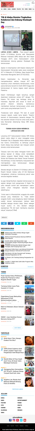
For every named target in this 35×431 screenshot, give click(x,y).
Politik (16, 425)
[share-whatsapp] (24, 223)
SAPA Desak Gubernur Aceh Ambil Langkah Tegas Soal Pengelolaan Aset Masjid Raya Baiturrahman (14, 351)
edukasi (20, 398)
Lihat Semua (17, 327)
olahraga (4, 410)
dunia (2, 398)
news (5, 9)
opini (26, 9)
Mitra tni (5, 14)
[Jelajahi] (33, 2)
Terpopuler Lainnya (17, 389)
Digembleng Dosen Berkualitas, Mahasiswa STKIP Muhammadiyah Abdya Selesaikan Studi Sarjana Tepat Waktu (11, 300)
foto (2, 405)
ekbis (30, 9)
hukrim (14, 9)
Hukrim (12, 425)
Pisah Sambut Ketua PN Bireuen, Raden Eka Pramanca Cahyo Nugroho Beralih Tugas (11, 278)
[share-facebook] (11, 223)
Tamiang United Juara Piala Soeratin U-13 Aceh (10, 287)
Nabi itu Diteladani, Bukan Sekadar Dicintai (12, 308)
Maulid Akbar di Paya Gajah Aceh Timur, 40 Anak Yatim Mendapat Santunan (13, 361)
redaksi (20, 410)
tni (23, 9)
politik (19, 9)
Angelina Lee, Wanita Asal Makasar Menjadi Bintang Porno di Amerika (12, 381)
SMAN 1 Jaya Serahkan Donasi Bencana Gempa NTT (11, 318)
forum (19, 403)
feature (3, 403)
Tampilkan (30, 266)
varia (9, 9)
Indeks (26, 425)
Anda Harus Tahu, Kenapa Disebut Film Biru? (12, 339)
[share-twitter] (17, 223)
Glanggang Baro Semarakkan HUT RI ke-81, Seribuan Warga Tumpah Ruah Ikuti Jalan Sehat (13, 372)
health (20, 405)
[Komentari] (31, 223)
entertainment (22, 400)
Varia (8, 425)
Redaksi (22, 425)
